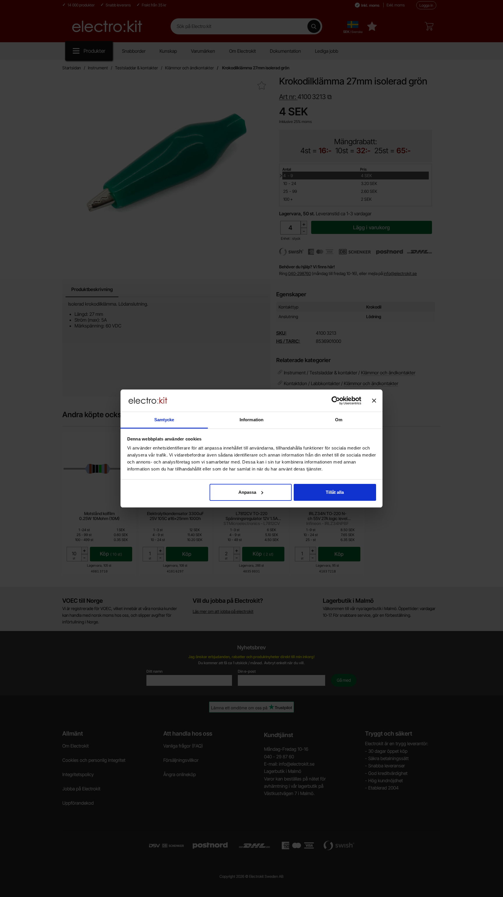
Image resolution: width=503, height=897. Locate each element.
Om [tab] (338, 419)
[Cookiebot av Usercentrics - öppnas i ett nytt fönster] (335, 400)
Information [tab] (251, 419)
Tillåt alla (335, 492)
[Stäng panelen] (374, 401)
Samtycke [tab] (164, 419)
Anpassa (247, 492)
